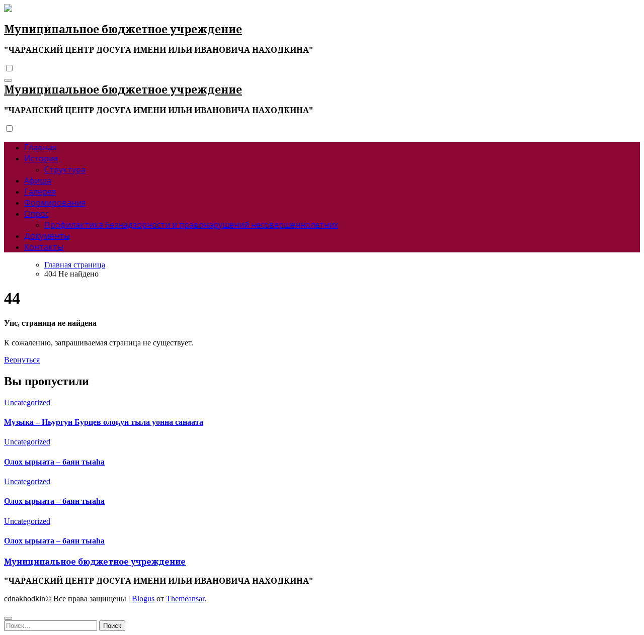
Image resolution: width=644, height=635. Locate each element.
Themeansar (185, 598)
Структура (65, 169)
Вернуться (22, 359)
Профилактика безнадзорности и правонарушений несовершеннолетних (191, 224)
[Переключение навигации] (8, 80)
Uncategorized (27, 402)
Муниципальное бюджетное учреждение (123, 29)
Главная (40, 147)
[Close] (8, 618)
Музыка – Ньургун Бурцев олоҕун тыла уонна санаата (103, 422)
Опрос (36, 213)
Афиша (37, 180)
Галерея (40, 191)
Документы (47, 235)
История (41, 158)
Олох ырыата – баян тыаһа (54, 462)
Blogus (143, 598)
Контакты (43, 246)
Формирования (55, 202)
